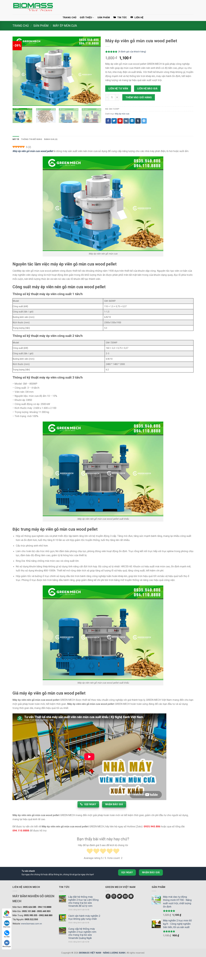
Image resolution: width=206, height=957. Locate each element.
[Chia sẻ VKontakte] (126, 120)
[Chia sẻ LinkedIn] (132, 120)
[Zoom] (17, 102)
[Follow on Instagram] (114, 896)
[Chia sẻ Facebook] (108, 120)
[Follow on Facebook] (108, 896)
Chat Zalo (6, 927)
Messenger (7, 946)
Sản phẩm (103, 17)
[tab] (16, 139)
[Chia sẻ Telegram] (144, 120)
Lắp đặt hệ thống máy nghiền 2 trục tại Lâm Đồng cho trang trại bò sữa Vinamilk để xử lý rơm (83, 901)
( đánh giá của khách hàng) (132, 51)
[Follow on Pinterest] (131, 896)
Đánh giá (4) (50, 139)
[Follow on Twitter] (119, 896)
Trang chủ (69, 17)
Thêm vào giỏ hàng (139, 97)
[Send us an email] (125, 896)
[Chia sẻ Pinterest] (120, 120)
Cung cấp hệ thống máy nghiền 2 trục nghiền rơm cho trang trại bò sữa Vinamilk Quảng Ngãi (82, 933)
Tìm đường (7, 917)
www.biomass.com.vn (31, 923)
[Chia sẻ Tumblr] (138, 120)
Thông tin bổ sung (31, 139)
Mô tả (16, 139)
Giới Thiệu (86, 17)
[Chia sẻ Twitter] (114, 120)
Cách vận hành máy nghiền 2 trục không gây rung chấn (84, 917)
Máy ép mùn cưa (65, 25)
